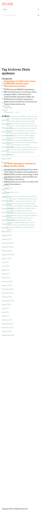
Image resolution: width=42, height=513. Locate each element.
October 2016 (7, 170)
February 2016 (7, 201)
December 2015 (8, 208)
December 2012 (8, 324)
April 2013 (5, 316)
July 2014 (5, 262)
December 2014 (8, 243)
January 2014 (7, 285)
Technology (6, 106)
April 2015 (5, 228)
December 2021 (8, 136)
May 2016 (5, 189)
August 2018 (6, 159)
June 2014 (6, 266)
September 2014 (8, 255)
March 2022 (6, 124)
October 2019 (7, 143)
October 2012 (7, 331)
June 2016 (6, 185)
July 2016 (5, 182)
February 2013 (7, 320)
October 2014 (7, 251)
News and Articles (8, 83)
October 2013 (7, 297)
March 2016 (6, 197)
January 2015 (7, 239)
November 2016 (8, 166)
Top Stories (6, 95)
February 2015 (7, 235)
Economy (5, 88)
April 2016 (5, 193)
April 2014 (5, 274)
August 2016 (6, 178)
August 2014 (6, 258)
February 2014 (7, 281)
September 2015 (8, 220)
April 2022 (5, 120)
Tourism (5, 110)
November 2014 (8, 247)
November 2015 (8, 212)
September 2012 (8, 335)
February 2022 (7, 128)
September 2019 (8, 147)
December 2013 (8, 289)
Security (5, 99)
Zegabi (7, 4)
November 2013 (8, 293)
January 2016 (7, 205)
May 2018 (5, 162)
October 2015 (7, 216)
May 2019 (5, 151)
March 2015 (6, 232)
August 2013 (6, 304)
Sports (4, 102)
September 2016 (8, 174)
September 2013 (8, 301)
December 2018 (8, 155)
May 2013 (5, 312)
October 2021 (7, 139)
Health (4, 92)
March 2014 (6, 278)
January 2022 (7, 132)
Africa (4, 85)
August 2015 (6, 224)
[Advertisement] (21, 42)
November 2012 (8, 328)
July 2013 (5, 308)
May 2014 (5, 270)
